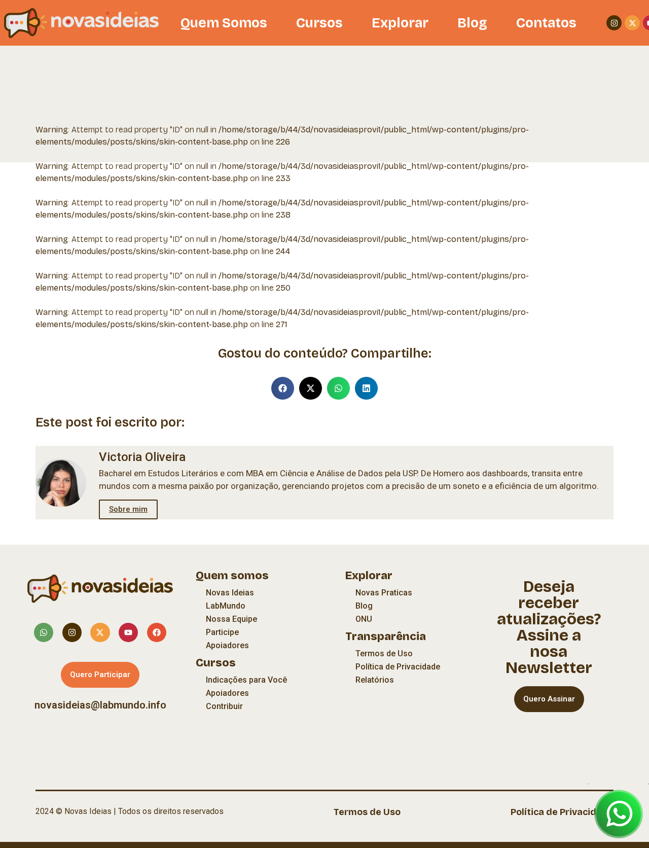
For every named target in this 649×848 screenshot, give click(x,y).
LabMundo (225, 606)
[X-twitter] (632, 22)
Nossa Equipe (231, 619)
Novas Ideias (230, 592)
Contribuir (224, 706)
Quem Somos (224, 23)
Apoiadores (227, 645)
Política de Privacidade (397, 667)
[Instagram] (614, 22)
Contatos (546, 23)
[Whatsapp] (43, 632)
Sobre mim (128, 509)
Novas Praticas (383, 592)
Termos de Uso (384, 653)
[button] (282, 388)
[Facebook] (156, 632)
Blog (472, 23)
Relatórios (374, 680)
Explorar (400, 23)
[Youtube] (128, 632)
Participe (222, 632)
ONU (363, 619)
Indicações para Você (246, 680)
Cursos (319, 23)
